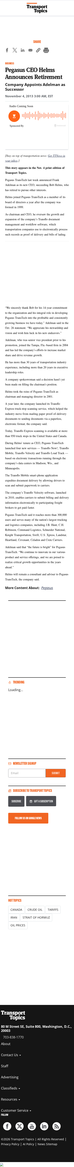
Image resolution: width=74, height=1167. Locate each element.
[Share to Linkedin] (23, 51)
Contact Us (10, 1055)
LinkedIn (44, 1126)
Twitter (19, 1126)
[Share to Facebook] (7, 51)
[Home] (37, 8)
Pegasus (47, 587)
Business (9, 63)
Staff (4, 1066)
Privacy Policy (10, 1144)
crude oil (35, 910)
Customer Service (15, 1110)
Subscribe (16, 801)
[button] (38, 51)
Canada (16, 910)
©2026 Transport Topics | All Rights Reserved (32, 1139)
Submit (56, 773)
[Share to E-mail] (30, 51)
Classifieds (9, 1088)
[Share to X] (15, 51)
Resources (9, 1099)
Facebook (7, 1126)
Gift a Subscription (43, 801)
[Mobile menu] (5, 6)
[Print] (46, 51)
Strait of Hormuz (36, 917)
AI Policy (28, 1144)
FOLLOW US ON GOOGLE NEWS (28, 818)
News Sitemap (47, 1144)
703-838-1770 (13, 1037)
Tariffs (53, 910)
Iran (13, 917)
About (5, 1044)
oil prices (17, 925)
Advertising (9, 1077)
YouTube (32, 1126)
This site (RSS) (56, 1126)
